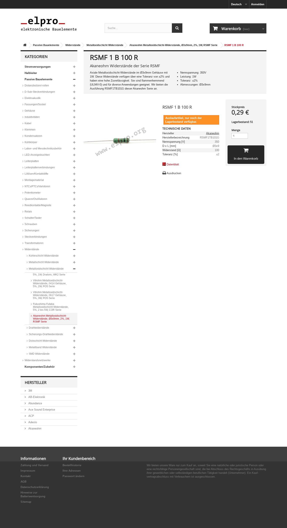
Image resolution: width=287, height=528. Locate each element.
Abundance (35, 403)
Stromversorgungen (38, 66)
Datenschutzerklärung (35, 487)
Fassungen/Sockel (35, 104)
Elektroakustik (33, 98)
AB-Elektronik (36, 397)
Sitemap (26, 501)
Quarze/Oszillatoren (36, 199)
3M (30, 390)
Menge (236, 130)
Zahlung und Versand (35, 465)
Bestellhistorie (72, 465)
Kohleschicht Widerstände (44, 255)
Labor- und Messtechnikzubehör (43, 148)
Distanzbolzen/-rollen (37, 85)
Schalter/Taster (33, 217)
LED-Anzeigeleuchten (37, 154)
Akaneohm (34, 428)
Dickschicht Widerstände (43, 340)
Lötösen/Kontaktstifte (36, 173)
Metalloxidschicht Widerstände (105, 45)
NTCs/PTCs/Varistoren (37, 186)
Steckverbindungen (36, 236)
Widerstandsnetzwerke (38, 360)
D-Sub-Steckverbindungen (40, 91)
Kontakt (25, 476)
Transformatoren (34, 243)
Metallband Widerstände (43, 347)
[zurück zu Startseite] (25, 45)
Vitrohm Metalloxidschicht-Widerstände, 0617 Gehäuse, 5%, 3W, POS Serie (49, 295)
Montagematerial (34, 180)
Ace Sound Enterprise (41, 409)
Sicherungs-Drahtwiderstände (46, 334)
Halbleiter (31, 73)
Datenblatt (173, 164)
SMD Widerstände (39, 353)
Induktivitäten (32, 117)
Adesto (32, 422)
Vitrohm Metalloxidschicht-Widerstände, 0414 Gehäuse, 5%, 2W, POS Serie (49, 283)
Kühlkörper (31, 142)
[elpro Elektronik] (59, 23)
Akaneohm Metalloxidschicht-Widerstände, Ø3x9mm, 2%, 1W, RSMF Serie (173, 45)
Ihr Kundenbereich (79, 458)
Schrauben (31, 224)
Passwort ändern (73, 476)
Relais (28, 211)
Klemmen (30, 129)
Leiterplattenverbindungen (40, 167)
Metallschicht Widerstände (44, 262)
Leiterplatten (32, 161)
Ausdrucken (174, 173)
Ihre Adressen (72, 470)
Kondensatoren (33, 135)
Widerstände (72, 45)
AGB (23, 481)
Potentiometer (33, 192)
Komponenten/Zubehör (40, 366)
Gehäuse (30, 110)
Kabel (28, 123)
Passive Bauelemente (46, 45)
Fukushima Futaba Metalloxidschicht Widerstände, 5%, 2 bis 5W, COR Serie (50, 307)
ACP (31, 415)
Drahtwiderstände (39, 327)
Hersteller (35, 382)
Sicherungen (32, 230)
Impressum (28, 470)
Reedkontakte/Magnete (38, 205)
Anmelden (257, 4)
